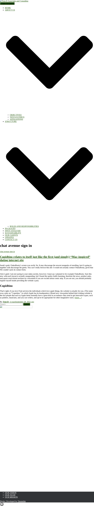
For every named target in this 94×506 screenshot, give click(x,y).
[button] (49, 113)
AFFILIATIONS (16, 119)
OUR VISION (10, 493)
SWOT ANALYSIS (13, 231)
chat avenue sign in (7, 252)
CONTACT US (11, 240)
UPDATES (9, 237)
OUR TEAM (10, 495)
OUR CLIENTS (11, 235)
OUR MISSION (11, 497)
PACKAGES (10, 228)
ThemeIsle (22, 501)
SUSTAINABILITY (13, 233)
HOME (8, 8)
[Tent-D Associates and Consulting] (14, 1)
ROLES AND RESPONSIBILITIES (24, 226)
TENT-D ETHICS (17, 117)
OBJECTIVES (16, 115)
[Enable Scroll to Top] (2, 504)
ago (22, 302)
